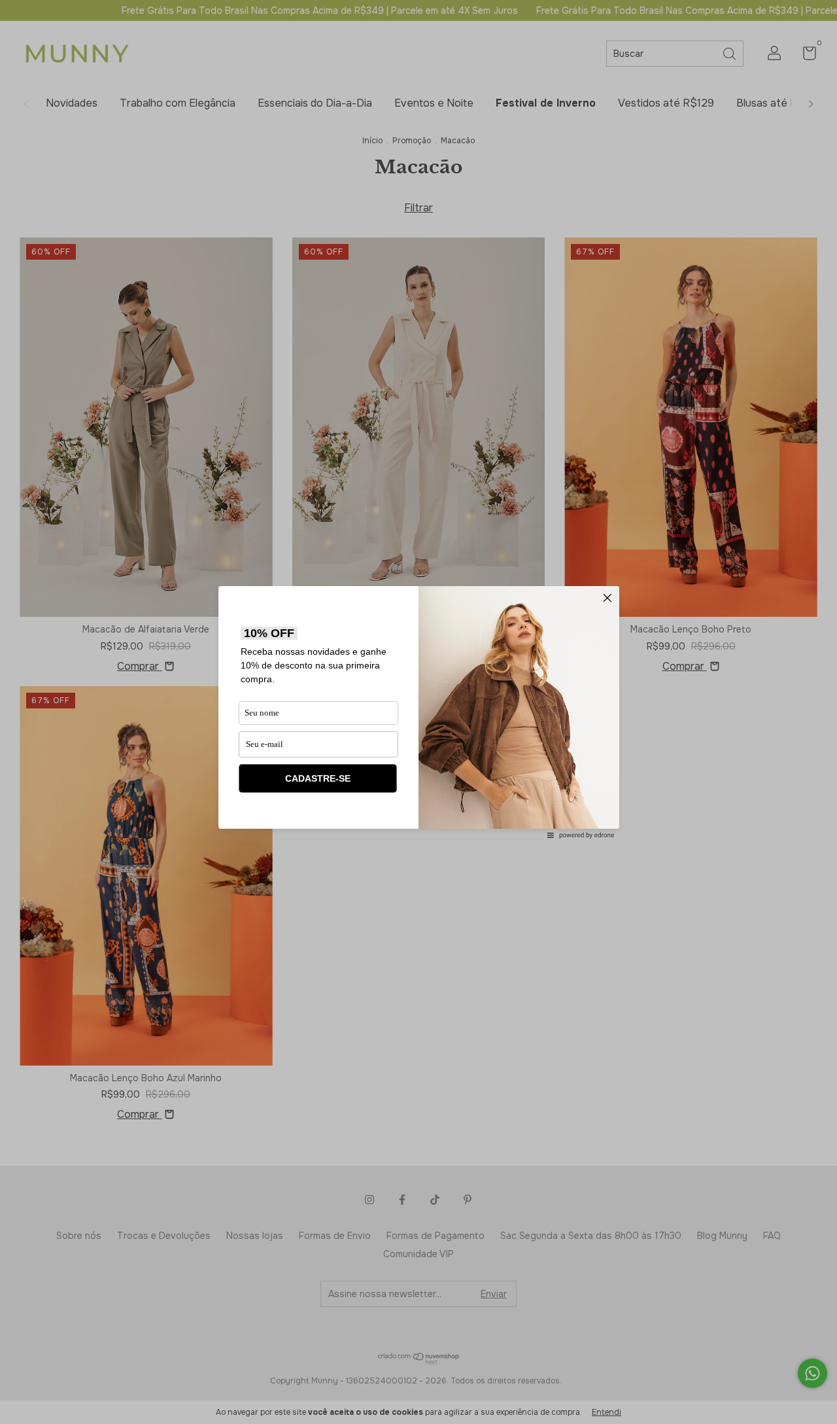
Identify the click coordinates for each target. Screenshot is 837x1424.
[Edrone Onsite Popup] (418, 712)
